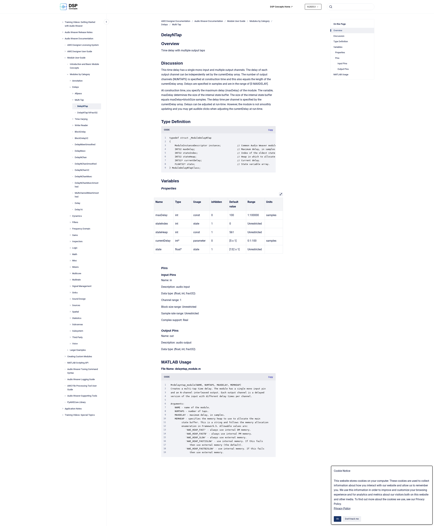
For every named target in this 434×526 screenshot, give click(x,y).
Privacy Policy (342, 508)
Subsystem (77, 331)
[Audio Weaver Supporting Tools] (65, 395)
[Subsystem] (70, 331)
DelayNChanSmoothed (85, 163)
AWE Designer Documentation (175, 21)
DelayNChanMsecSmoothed (86, 184)
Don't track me (352, 519)
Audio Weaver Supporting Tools (82, 395)
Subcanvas (77, 324)
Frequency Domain (81, 228)
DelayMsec (80, 151)
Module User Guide (76, 57)
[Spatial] (70, 311)
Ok (337, 519)
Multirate (76, 279)
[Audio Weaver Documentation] (62, 38)
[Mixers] (70, 267)
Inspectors (77, 241)
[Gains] (70, 235)
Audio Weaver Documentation (79, 38)
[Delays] (70, 87)
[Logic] (70, 248)
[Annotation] (70, 80)
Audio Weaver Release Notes (79, 32)
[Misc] (70, 260)
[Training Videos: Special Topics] (62, 415)
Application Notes (73, 408)
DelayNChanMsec (83, 176)
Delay (77, 203)
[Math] (70, 254)
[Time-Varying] (72, 119)
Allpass (78, 93)
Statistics (76, 318)
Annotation (77, 80)
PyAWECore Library (76, 402)
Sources (76, 305)
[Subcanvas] (70, 324)
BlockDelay (80, 131)
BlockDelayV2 (81, 138)
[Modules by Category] (67, 74)
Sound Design (79, 299)
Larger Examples (78, 350)
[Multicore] (70, 273)
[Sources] (70, 305)
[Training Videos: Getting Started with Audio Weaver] (62, 22)
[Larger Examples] (67, 350)
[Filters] (70, 222)
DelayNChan (81, 157)
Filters (75, 222)
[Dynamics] (70, 216)
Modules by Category (80, 74)
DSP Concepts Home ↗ (281, 6)
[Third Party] (70, 337)
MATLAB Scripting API (77, 362)
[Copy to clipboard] (159, 43)
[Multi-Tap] (72, 99)
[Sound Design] (70, 299)
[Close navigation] (106, 22)
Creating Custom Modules (79, 356)
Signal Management (81, 286)
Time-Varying (81, 119)
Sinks (75, 292)
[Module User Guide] (65, 57)
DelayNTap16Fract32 (87, 112)
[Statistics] (70, 318)
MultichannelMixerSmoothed (87, 195)
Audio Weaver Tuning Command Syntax (82, 371)
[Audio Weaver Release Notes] (62, 32)
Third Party (77, 337)
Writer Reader (81, 125)
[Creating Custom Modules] (65, 356)
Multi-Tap (79, 100)
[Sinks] (70, 292)
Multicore (76, 273)
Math (74, 254)
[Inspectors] (70, 241)
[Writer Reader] (72, 125)
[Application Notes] (62, 408)
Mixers (75, 267)
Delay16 (79, 209)
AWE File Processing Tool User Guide (82, 387)
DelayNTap (82, 106)
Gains (75, 235)
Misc (74, 260)
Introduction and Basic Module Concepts (84, 66)
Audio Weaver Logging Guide (81, 379)
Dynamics (77, 216)
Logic (74, 248)
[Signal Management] (70, 286)
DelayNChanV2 (82, 170)
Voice (75, 343)
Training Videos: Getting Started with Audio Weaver (80, 24)
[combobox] (350, 7)
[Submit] (330, 6)
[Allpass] (72, 93)
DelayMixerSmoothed (85, 144)
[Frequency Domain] (70, 228)
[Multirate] (70, 279)
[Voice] (70, 343)
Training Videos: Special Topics (80, 415)
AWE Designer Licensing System (83, 45)
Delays (75, 87)
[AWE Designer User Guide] (65, 51)
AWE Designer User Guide (79, 51)
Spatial (75, 311)
